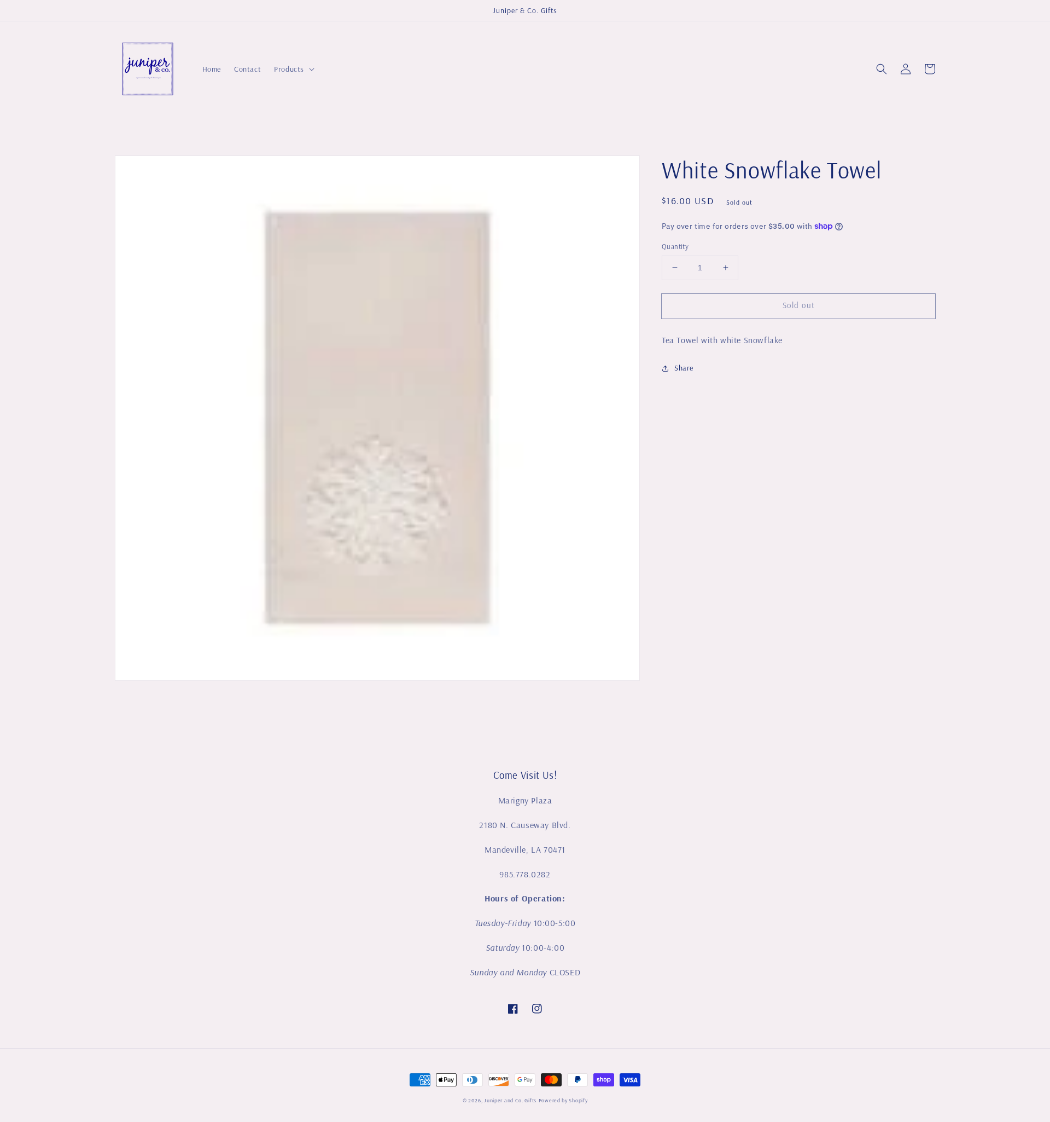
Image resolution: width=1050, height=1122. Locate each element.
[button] (882, 69)
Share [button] (683, 368)
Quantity (675, 246)
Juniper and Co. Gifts (510, 1100)
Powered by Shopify (563, 1100)
